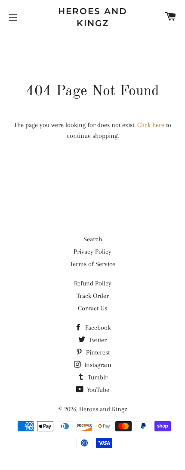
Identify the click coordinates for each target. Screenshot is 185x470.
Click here (150, 125)
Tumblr (97, 377)
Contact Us (92, 308)
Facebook (97, 327)
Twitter (97, 340)
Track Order (93, 296)
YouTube (97, 390)
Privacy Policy (92, 251)
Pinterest (97, 352)
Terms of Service (92, 264)
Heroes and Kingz (92, 17)
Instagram (97, 365)
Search (92, 239)
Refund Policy (92, 283)
